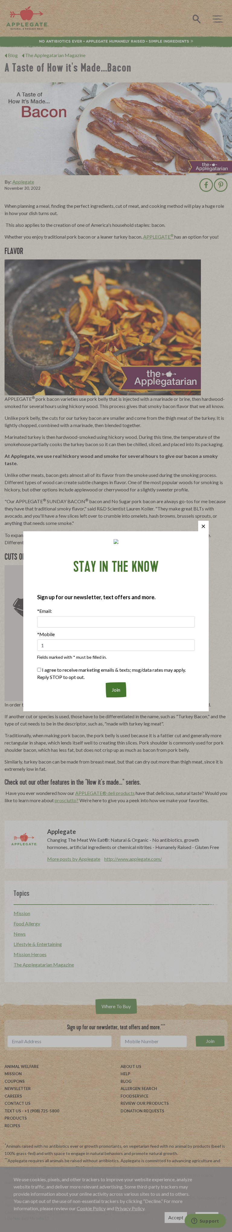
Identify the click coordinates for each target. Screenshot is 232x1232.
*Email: (44, 611)
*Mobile (46, 634)
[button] (203, 526)
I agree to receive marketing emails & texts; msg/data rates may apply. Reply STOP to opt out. (111, 673)
